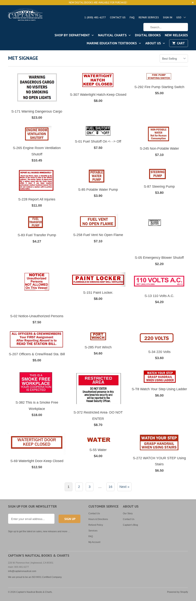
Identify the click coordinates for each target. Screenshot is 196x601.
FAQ (132, 17)
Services (92, 530)
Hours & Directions (98, 519)
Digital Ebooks (148, 35)
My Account (94, 542)
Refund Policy (95, 525)
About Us (153, 43)
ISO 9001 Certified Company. (47, 577)
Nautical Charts (113, 35)
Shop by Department (73, 35)
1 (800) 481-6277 (95, 17)
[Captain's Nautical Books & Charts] (25, 15)
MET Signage (23, 58)
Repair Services (149, 17)
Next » (124, 487)
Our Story (128, 513)
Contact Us (118, 17)
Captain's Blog (130, 525)
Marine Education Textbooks (112, 43)
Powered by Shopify (177, 592)
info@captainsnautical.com (22, 571)
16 (110, 487)
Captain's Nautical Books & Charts (34, 592)
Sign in (167, 17)
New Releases (176, 35)
